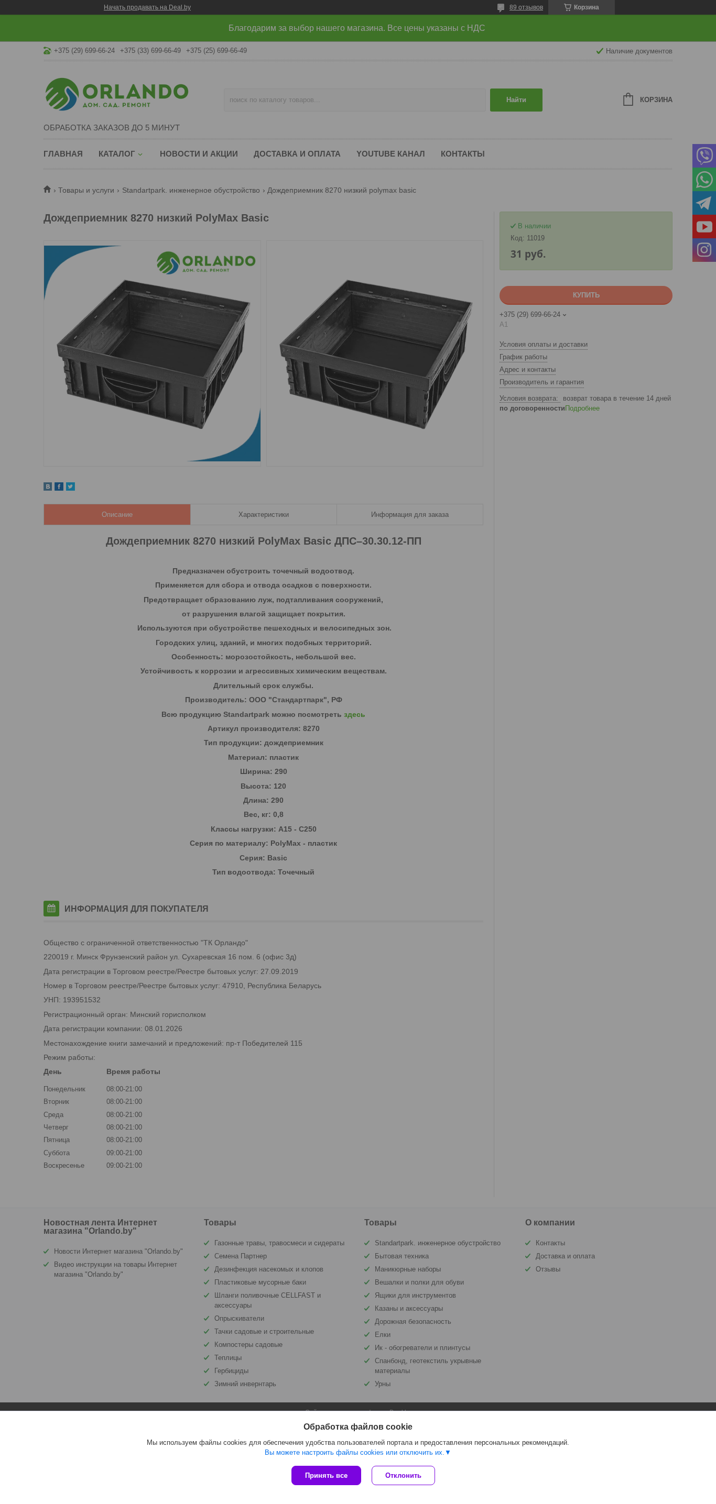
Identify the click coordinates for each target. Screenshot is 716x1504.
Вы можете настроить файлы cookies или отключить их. (354, 1452)
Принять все (326, 1475)
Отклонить (403, 1475)
